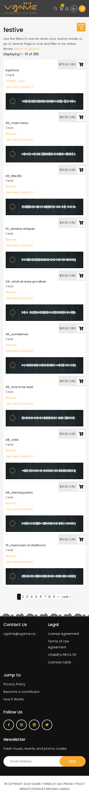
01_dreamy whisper (20, 229)
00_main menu (17, 123)
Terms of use (52, 784)
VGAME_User (15, 81)
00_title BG (13, 176)
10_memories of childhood (25, 545)
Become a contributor (21, 691)
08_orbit (12, 440)
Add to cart (81, 64)
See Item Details (18, 87)
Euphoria (12, 70)
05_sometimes (17, 334)
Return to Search (26, 49)
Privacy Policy (14, 684)
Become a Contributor (82, 8)
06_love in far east (19, 387)
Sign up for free (74, 8)
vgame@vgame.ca (19, 633)
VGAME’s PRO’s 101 (62, 654)
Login (66, 9)
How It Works (13, 699)
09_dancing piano (19, 492)
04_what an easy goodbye (26, 281)
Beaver (11, 134)
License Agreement (63, 633)
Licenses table (59, 662)
